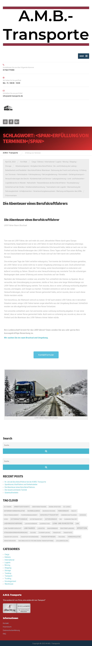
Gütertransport (36, 519)
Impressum (7, 627)
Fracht (73, 511)
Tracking (8, 573)
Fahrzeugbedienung (49, 174)
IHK (61, 519)
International (49, 162)
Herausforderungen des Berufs (17, 179)
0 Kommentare (11, 195)
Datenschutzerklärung (11, 630)
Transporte (67, 532)
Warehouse (9, 584)
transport (57, 532)
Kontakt (6, 623)
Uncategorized (10, 581)
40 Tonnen (7, 507)
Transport (8, 576)
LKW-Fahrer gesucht (12, 528)
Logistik (41, 528)
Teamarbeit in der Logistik (56, 187)
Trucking (61, 537)
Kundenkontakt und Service (40, 179)
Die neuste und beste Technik (16, 490)
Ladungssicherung (59, 179)
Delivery (40, 162)
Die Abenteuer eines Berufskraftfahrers (35, 203)
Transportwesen (48, 537)
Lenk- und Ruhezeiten (75, 179)
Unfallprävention (25, 191)
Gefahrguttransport (76, 174)
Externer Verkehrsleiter (14, 511)
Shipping (73, 162)
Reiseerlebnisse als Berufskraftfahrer (51, 183)
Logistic (58, 162)
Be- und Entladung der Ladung (65, 166)
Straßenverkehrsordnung (35, 187)
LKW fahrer (29, 528)
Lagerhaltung (45, 523)
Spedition (82, 528)
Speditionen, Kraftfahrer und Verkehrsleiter (21, 484)
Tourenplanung (44, 532)
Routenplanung (73, 183)
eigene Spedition (55, 507)
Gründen (83, 515)
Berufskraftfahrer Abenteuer (39, 170)
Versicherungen (10, 541)
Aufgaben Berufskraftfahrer (41, 166)
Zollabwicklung (62, 541)
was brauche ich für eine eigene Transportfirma (35, 541)
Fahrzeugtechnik (49, 511)
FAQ (4, 634)
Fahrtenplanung (35, 174)
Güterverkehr (51, 519)
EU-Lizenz (66, 507)
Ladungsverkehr (31, 523)
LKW (77, 523)
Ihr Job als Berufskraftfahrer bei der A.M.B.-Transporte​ (25, 482)
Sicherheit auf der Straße (14, 187)
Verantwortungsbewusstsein (44, 191)
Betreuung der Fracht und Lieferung (64, 170)
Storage (8, 166)
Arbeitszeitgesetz (22, 166)
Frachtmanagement (11, 515)
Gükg (6, 519)
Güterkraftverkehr (11, 493)
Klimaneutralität (70, 519)
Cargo (34, 162)
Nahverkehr (31, 183)
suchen (33, 532)
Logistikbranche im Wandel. (15, 183)
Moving (65, 162)
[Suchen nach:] (46, 445)
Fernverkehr (63, 174)
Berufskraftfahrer (39, 507)
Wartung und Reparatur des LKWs (69, 191)
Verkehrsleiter (74, 537)
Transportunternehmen (29, 537)
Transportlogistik (11, 537)
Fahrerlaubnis (22, 174)
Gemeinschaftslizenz (69, 515)
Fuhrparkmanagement (29, 515)
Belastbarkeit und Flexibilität (15, 170)
